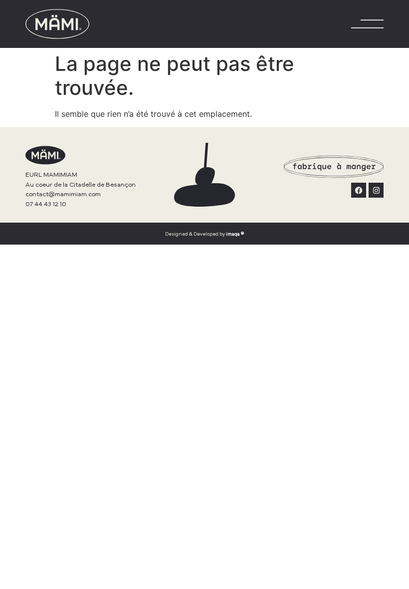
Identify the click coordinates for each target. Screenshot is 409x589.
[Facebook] (358, 190)
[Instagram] (376, 190)
